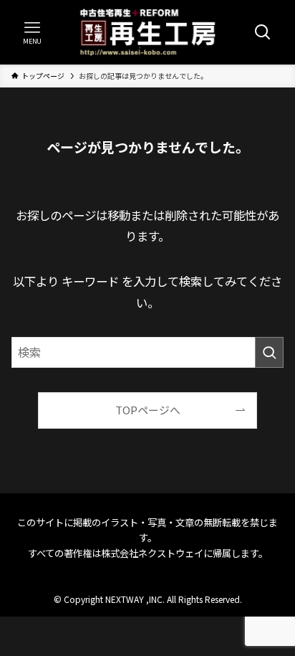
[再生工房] (148, 32)
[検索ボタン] (263, 32)
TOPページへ (147, 409)
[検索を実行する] (269, 352)
